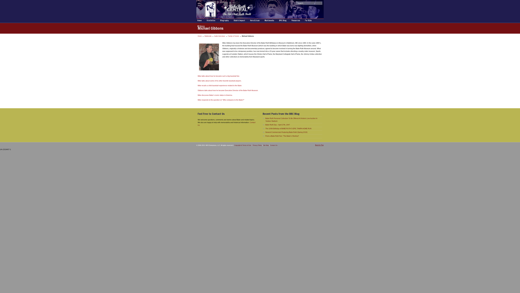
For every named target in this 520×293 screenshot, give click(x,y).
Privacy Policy (257, 145)
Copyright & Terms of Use (242, 145)
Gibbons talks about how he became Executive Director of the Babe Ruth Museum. (228, 90)
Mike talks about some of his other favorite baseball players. (219, 81)
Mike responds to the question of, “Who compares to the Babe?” (221, 100)
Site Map (266, 145)
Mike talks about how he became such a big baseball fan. (219, 76)
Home (200, 36)
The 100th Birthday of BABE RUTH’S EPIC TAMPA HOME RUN (288, 129)
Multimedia (207, 36)
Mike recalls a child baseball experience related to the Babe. (220, 86)
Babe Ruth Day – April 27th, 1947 (277, 125)
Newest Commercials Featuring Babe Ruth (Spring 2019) (286, 132)
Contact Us (273, 145)
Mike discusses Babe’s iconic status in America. (215, 95)
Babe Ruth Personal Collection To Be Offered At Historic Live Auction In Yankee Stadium (291, 119)
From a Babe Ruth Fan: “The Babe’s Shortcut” (282, 136)
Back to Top (319, 145)
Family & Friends (233, 36)
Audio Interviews (219, 36)
